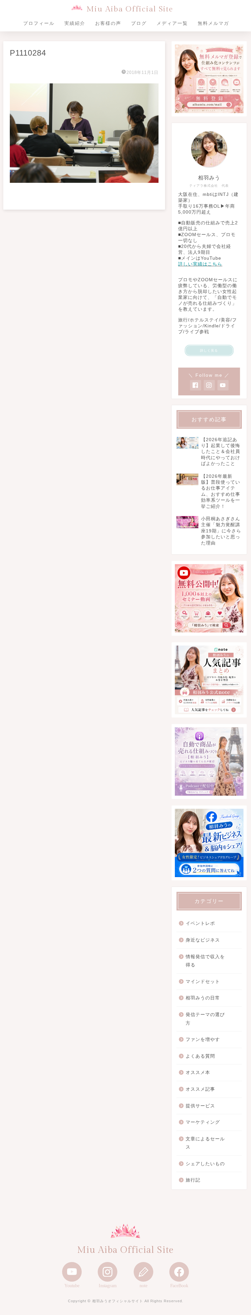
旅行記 (193, 1180)
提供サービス (200, 1105)
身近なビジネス (203, 940)
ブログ (139, 23)
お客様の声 (108, 23)
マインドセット (203, 981)
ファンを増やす (203, 1039)
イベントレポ (200, 923)
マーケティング (203, 1122)
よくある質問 (200, 1056)
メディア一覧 (172, 23)
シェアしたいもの (205, 1163)
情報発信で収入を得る (205, 961)
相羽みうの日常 (203, 997)
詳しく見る (209, 350)
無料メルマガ (213, 23)
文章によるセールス (205, 1143)
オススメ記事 (200, 1089)
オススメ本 (198, 1072)
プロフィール (39, 23)
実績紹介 (74, 23)
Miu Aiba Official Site (129, 9)
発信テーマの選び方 (205, 1019)
